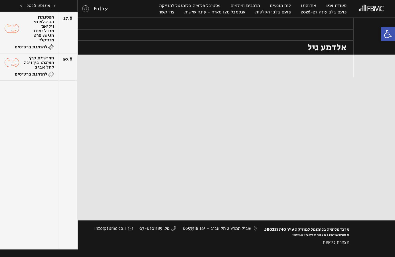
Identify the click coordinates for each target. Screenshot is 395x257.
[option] (39, 128)
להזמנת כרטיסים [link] (31, 47)
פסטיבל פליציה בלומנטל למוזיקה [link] (189, 5)
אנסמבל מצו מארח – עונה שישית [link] (214, 12)
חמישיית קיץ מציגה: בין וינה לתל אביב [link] (39, 62)
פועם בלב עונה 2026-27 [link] (324, 12)
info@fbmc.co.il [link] (110, 228)
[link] (388, 34)
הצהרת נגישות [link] (336, 242)
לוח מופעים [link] (280, 5)
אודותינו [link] (308, 5)
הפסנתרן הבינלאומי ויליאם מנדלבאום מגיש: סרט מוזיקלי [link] (44, 28)
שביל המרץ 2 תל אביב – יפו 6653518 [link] (217, 228)
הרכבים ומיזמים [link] (245, 5)
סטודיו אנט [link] (336, 5)
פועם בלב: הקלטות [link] (273, 12)
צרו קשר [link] (166, 12)
